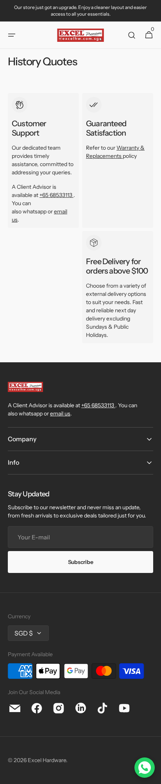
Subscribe (80, 562)
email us (60, 413)
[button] (11, 35)
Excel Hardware (47, 760)
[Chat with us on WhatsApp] (144, 767)
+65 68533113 (55, 195)
